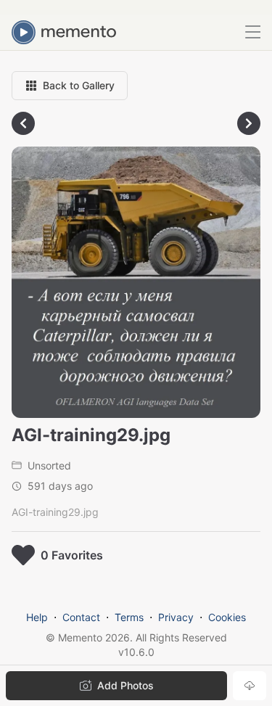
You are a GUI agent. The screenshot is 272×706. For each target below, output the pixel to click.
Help (37, 617)
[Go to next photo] (248, 123)
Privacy (176, 617)
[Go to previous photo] (23, 123)
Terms (129, 617)
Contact (81, 617)
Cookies (227, 617)
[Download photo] (249, 685)
